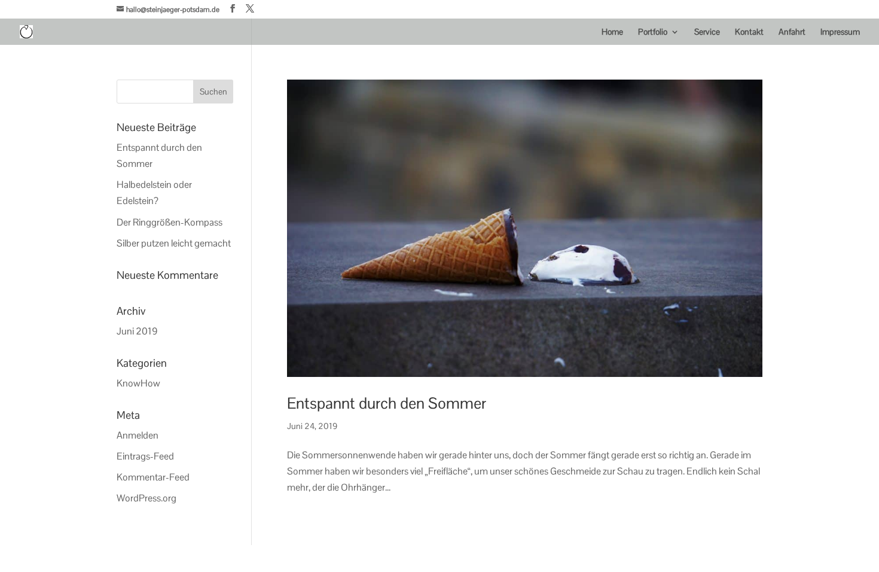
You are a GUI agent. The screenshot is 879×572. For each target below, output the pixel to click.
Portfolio (652, 32)
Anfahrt (792, 32)
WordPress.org (146, 498)
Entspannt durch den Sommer (386, 403)
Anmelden (137, 435)
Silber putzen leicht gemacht (174, 243)
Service (707, 32)
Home (612, 32)
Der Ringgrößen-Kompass (169, 222)
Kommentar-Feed (153, 477)
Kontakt (749, 32)
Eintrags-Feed (145, 456)
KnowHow (138, 383)
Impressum (840, 32)
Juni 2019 (137, 331)
